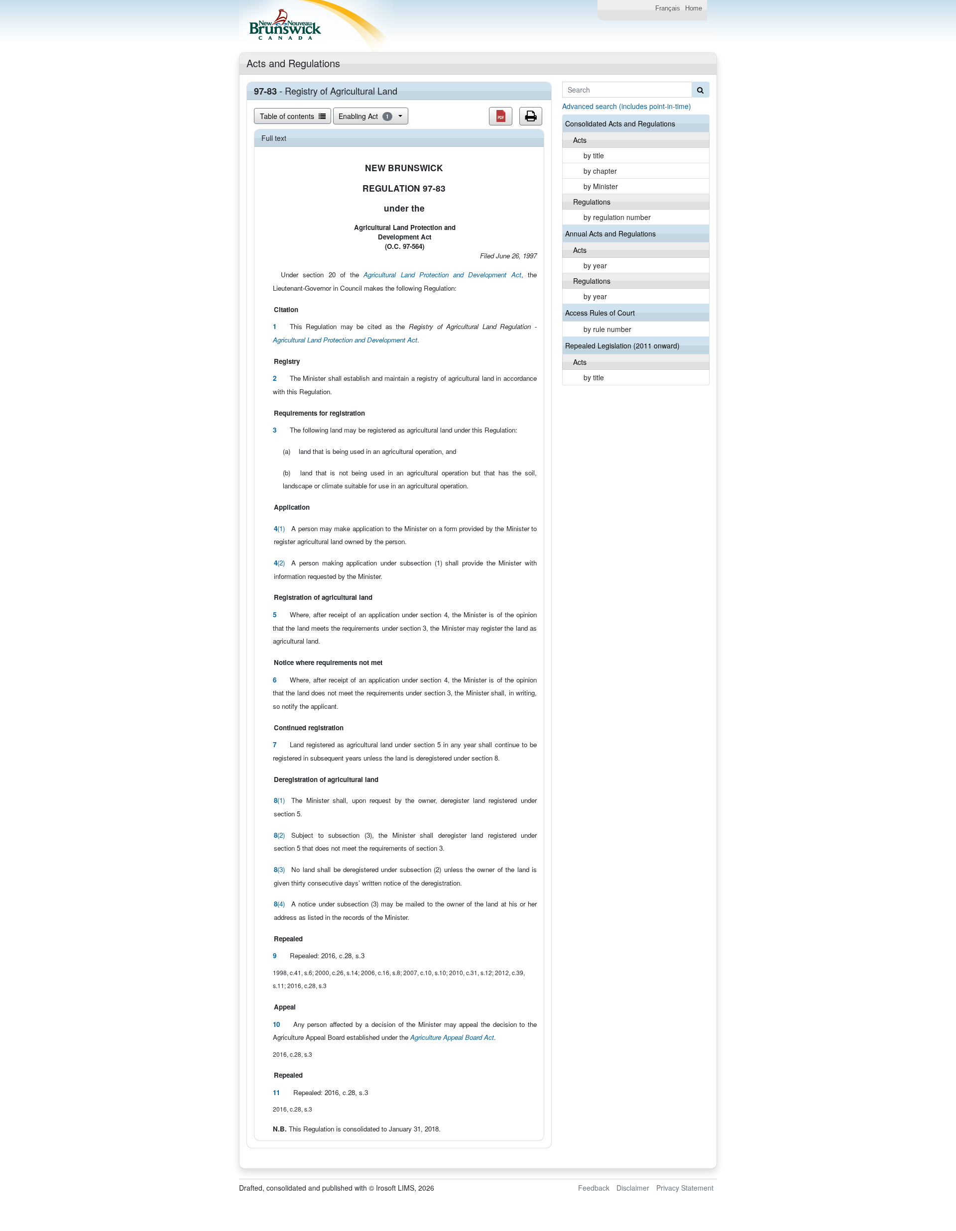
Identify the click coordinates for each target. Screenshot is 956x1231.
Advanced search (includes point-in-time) (626, 106)
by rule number (607, 329)
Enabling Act (364, 116)
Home (693, 8)
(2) (279, 562)
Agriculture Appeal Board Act (452, 1037)
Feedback (593, 1188)
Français (667, 8)
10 (276, 1024)
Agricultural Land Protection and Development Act (442, 274)
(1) (279, 528)
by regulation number (617, 217)
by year (595, 265)
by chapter (600, 171)
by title (594, 155)
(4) (279, 903)
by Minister (601, 186)
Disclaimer (632, 1188)
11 (276, 1092)
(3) (279, 869)
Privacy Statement (685, 1188)
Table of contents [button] (288, 116)
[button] (500, 116)
